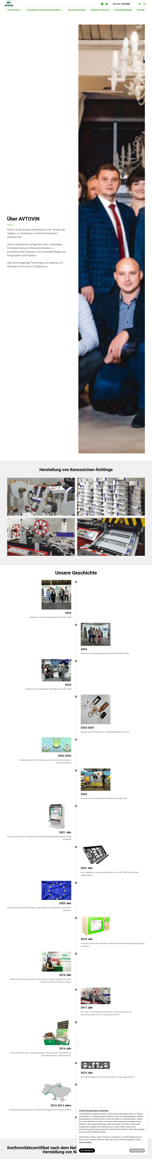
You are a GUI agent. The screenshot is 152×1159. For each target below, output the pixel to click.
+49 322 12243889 (121, 4)
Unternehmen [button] (14, 10)
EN (139, 4)
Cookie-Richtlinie (85, 1142)
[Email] (106, 3)
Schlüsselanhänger (123, 10)
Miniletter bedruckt (100, 10)
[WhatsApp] (102, 3)
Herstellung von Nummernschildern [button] (44, 10)
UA (144, 4)
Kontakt (141, 10)
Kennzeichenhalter (77, 10)
